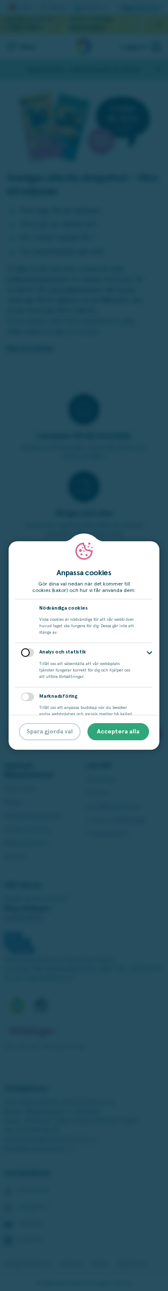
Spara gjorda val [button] (50, 732)
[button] (149, 652)
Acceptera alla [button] (118, 732)
